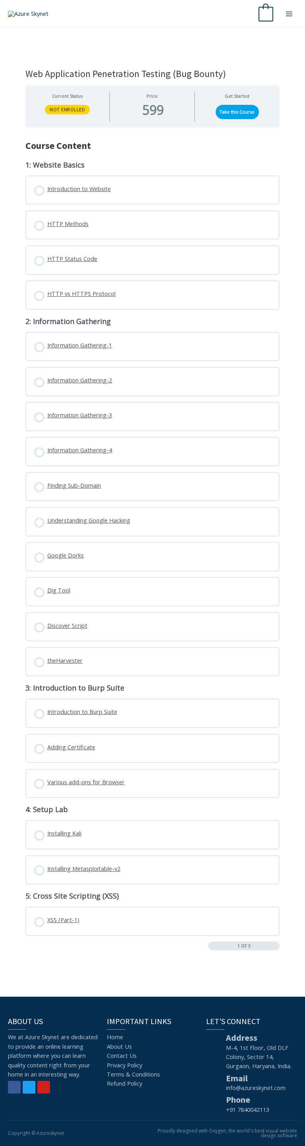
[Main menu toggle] (289, 13)
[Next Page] (276, 946)
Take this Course (237, 112)
